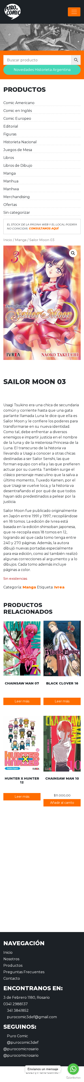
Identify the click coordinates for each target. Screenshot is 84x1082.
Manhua (10, 181)
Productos (12, 965)
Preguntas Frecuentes (23, 972)
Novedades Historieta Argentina (42, 70)
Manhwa (11, 189)
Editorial (10, 126)
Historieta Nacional (20, 142)
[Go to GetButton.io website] (73, 1077)
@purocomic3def (22, 1042)
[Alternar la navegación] (74, 11)
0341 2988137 (15, 1004)
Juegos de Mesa (17, 150)
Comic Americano (18, 103)
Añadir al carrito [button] (62, 803)
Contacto (11, 978)
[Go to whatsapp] (73, 1069)
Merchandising (16, 197)
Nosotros (11, 959)
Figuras (9, 134)
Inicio (7, 240)
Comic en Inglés (17, 111)
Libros (8, 158)
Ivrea (59, 587)
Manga (9, 173)
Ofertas (10, 205)
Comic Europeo (17, 118)
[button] (73, 253)
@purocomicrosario (21, 1049)
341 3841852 (17, 1010)
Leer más (22, 701)
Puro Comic (17, 1036)
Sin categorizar (16, 212)
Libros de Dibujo (17, 165)
